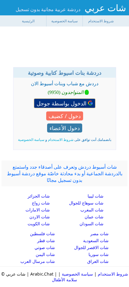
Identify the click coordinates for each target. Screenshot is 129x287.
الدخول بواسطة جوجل (62, 103)
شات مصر (99, 233)
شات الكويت (39, 223)
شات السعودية (96, 240)
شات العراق (98, 261)
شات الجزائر (39, 196)
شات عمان (94, 217)
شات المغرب (92, 210)
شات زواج (41, 203)
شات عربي (105, 8)
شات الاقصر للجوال (91, 247)
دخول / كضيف (65, 116)
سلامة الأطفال (64, 279)
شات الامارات (38, 210)
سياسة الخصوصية (64, 20)
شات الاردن (39, 217)
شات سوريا (98, 254)
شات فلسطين (42, 233)
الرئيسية (28, 20)
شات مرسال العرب (37, 261)
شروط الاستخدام (101, 20)
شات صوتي (44, 247)
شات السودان (92, 223)
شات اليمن (45, 254)
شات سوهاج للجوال (86, 203)
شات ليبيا (96, 196)
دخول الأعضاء (65, 128)
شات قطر (46, 240)
